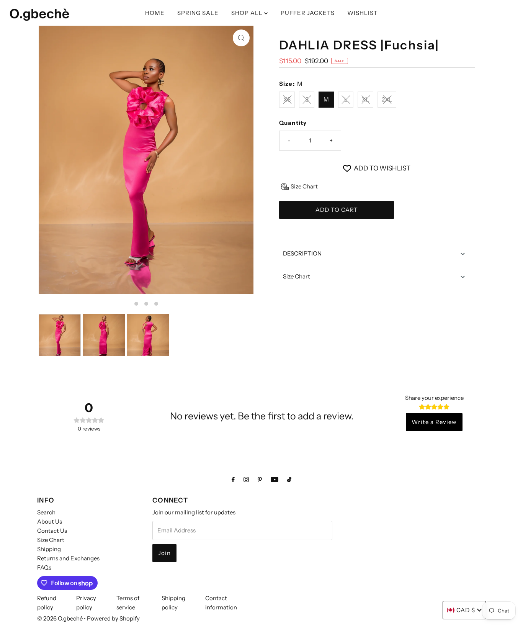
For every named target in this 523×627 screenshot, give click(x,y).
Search (46, 512)
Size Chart (296, 276)
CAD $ (465, 610)
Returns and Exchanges (68, 558)
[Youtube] (274, 479)
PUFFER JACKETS (308, 12)
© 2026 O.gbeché (60, 618)
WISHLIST (362, 12)
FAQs (44, 567)
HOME (155, 12)
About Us (49, 521)
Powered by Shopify (113, 618)
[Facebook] (233, 479)
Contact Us (52, 530)
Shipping (49, 549)
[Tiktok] (289, 479)
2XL (387, 99)
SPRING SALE (198, 12)
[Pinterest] (260, 479)
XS (287, 99)
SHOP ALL (247, 12)
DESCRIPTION (302, 253)
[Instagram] (246, 479)
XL (365, 99)
